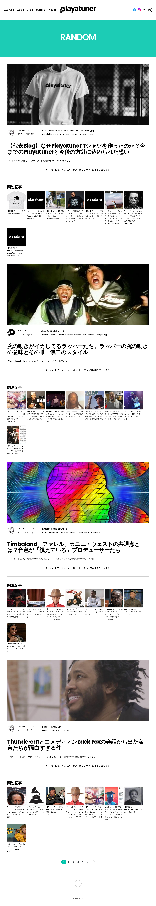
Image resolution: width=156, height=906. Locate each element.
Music (44, 331)
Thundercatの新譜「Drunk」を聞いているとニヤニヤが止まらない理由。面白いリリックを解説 (16, 812)
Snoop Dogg (101, 334)
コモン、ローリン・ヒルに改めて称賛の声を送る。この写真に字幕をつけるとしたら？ (16, 449)
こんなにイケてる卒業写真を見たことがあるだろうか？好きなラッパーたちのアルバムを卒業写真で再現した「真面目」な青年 (113, 813)
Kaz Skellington (26, 130)
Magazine (9, 10)
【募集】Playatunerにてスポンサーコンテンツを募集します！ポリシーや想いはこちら (94, 214)
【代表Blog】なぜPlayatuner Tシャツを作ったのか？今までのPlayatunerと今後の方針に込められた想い (76, 149)
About (52, 10)
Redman (91, 334)
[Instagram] (139, 9)
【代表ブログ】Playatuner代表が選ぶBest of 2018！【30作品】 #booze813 (15, 252)
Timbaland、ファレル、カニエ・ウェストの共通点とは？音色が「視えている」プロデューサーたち (73, 547)
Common (45, 334)
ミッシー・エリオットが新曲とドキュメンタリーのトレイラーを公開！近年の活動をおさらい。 (16, 613)
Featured (48, 130)
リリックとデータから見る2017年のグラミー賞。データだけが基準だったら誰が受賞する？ (35, 811)
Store (30, 10)
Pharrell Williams (68, 532)
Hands (70, 334)
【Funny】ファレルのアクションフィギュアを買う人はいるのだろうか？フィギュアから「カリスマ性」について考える (55, 614)
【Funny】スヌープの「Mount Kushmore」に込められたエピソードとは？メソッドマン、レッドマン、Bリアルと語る (16, 416)
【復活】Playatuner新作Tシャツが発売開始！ (16, 212)
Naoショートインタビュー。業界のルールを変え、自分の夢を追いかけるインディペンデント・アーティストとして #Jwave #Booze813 (113, 217)
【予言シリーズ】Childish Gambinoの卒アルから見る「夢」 (133, 809)
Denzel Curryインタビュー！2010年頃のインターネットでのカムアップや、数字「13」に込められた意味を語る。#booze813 (133, 217)
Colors (45, 532)
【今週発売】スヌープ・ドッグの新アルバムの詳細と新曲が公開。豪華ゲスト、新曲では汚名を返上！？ (94, 416)
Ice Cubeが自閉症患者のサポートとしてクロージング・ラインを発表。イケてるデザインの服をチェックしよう (74, 216)
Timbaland (95, 532)
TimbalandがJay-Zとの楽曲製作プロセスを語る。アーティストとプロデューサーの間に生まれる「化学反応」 (114, 614)
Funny (46, 726)
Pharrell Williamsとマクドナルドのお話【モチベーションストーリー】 (133, 611)
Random (84, 130)
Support (83, 134)
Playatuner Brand (66, 130)
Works (20, 10)
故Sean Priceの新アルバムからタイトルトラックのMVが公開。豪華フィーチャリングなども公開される (55, 416)
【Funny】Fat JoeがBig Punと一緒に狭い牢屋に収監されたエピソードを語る (55, 811)
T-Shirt (91, 134)
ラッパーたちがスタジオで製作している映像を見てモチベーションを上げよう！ (35, 613)
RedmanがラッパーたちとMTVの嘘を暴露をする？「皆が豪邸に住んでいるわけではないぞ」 (35, 415)
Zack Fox (65, 730)
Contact (41, 10)
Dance (54, 334)
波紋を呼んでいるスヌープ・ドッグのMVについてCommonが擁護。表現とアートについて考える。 (114, 415)
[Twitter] (134, 9)
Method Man (80, 334)
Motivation (62, 134)
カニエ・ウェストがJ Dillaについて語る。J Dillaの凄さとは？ (94, 611)
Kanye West (54, 532)
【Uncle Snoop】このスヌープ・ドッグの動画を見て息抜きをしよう (74, 413)
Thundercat (54, 730)
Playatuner (73, 134)
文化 (92, 130)
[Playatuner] (78, 13)
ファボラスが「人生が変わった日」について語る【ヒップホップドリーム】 (133, 415)
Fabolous (62, 334)
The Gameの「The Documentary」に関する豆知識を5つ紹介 (75, 611)
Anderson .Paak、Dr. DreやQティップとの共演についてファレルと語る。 (16, 647)
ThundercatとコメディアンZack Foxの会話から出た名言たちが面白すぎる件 (75, 745)
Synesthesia (83, 532)
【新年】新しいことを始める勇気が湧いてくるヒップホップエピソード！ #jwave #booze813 (55, 214)
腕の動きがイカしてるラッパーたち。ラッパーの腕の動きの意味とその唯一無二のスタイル (77, 349)
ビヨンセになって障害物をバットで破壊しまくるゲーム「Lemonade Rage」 (16, 848)
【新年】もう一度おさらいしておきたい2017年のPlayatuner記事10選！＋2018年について (36, 214)
